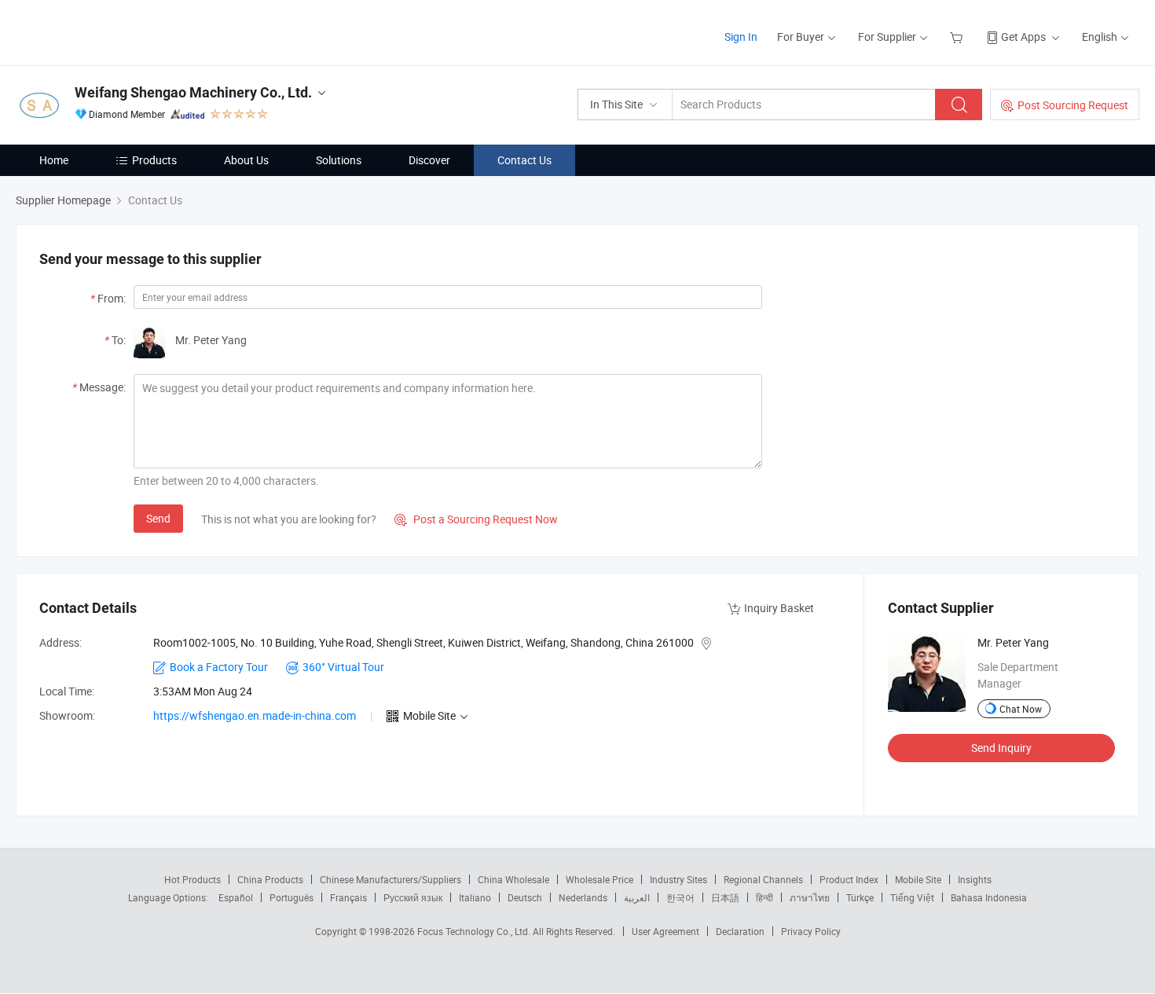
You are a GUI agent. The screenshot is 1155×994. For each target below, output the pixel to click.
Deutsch (525, 897)
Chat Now (1020, 708)
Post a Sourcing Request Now (476, 519)
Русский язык (412, 897)
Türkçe (860, 897)
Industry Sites (678, 879)
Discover (429, 159)
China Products (270, 879)
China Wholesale (513, 879)
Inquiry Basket (779, 607)
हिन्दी (764, 897)
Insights (975, 879)
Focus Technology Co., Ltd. (475, 931)
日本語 (725, 897)
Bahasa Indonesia (989, 897)
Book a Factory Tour (219, 666)
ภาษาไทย (810, 897)
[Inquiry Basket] (958, 36)
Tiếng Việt (912, 897)
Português (292, 897)
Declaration (740, 931)
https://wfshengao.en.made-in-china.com (254, 715)
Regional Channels (763, 879)
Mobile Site (918, 879)
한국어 (680, 897)
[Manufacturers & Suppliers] (117, 31)
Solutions (338, 159)
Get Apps (1023, 36)
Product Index (849, 879)
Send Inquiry (1001, 747)
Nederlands (583, 897)
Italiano (475, 897)
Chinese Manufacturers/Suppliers (390, 879)
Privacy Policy (811, 931)
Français (348, 897)
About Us (246, 159)
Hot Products (192, 879)
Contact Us (524, 159)
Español (235, 897)
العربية (637, 897)
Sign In (740, 36)
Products (154, 159)
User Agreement (665, 931)
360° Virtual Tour (343, 666)
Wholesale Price (599, 879)
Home (53, 159)
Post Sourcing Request (1073, 104)
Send (158, 518)
